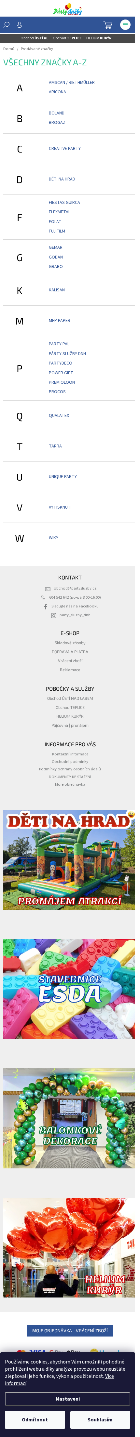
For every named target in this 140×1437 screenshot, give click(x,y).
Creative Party (65, 148)
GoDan (56, 257)
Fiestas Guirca (64, 202)
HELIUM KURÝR (70, 716)
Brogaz (57, 122)
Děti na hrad (62, 179)
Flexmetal (59, 212)
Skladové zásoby (70, 642)
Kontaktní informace (70, 754)
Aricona (57, 92)
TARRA (55, 446)
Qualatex (59, 415)
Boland (56, 113)
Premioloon (62, 382)
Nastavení (68, 1399)
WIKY (53, 538)
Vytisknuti (60, 507)
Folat (55, 222)
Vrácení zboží (70, 660)
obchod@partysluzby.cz (75, 588)
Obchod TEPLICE (70, 707)
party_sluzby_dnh (75, 615)
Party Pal (59, 344)
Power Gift (61, 373)
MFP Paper (59, 320)
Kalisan (57, 290)
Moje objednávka (70, 784)
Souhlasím (100, 1419)
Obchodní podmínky (70, 762)
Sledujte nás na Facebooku (75, 606)
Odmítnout (35, 1419)
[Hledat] (6, 24)
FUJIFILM (57, 231)
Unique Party (63, 476)
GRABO (56, 266)
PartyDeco (60, 363)
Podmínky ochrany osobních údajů (70, 769)
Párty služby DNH (67, 354)
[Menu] (125, 24)
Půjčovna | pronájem (70, 725)
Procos (57, 392)
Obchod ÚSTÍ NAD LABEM (70, 698)
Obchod (34, 38)
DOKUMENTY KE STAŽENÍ (70, 777)
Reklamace (70, 669)
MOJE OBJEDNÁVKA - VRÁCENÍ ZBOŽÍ (70, 1330)
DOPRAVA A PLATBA (70, 651)
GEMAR (56, 247)
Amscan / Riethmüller (72, 82)
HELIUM (98, 38)
